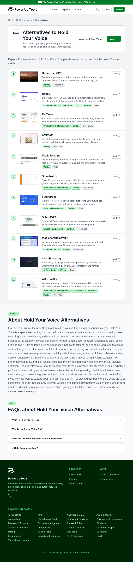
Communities (44, 527)
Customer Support (106, 527)
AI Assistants (49, 270)
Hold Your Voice (24, 20)
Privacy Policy (107, 479)
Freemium (58, 85)
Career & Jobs (74, 523)
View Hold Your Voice (90, 39)
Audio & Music (104, 515)
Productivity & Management (56, 126)
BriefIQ (46, 93)
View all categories (18, 540)
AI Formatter (49, 279)
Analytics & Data (75, 515)
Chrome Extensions (18, 527)
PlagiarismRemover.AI (55, 238)
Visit (112, 39)
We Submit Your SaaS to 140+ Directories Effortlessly (69, 2)
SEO (78, 105)
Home (11, 20)
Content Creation (51, 105)
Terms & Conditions (110, 474)
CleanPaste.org (51, 258)
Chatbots (101, 523)
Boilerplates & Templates (84, 291)
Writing (46, 85)
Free (81, 208)
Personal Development (54, 208)
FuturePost (49, 196)
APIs (40, 515)
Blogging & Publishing (78, 519)
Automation (14, 519)
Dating (11, 531)
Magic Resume (51, 155)
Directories (102, 531)
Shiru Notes (49, 176)
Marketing (67, 105)
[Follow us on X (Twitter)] (9, 495)
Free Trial (58, 146)
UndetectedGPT (52, 73)
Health (100, 536)
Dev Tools (72, 531)
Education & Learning (53, 229)
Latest (53, 9)
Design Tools (44, 531)
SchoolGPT (49, 217)
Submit (78, 9)
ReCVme (47, 114)
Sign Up (119, 9)
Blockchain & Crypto (48, 519)
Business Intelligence (48, 523)
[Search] (97, 9)
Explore (65, 9)
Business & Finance (18, 523)
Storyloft (47, 135)
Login (106, 9)
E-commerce (14, 536)
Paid (97, 105)
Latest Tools (75, 474)
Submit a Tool (76, 483)
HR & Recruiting (75, 536)
